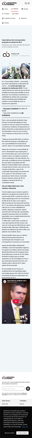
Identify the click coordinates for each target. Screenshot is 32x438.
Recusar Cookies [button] (9, 433)
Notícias (15, 9)
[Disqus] (16, 350)
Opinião (26, 9)
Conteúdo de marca (9, 18)
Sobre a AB (5, 404)
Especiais (24, 18)
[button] (28, 389)
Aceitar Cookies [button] (22, 433)
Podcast (6, 13)
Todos (6, 9)
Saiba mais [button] (25, 426)
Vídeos (17, 13)
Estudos (6, 23)
